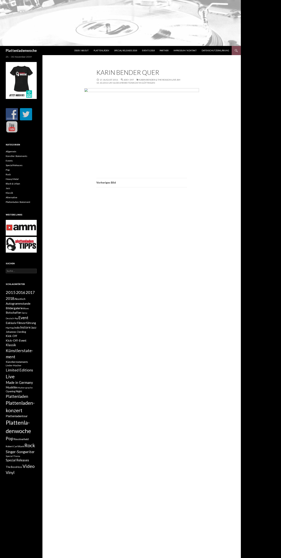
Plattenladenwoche (21, 50)
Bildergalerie (14, 308)
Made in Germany (19, 382)
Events (9, 160)
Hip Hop (10, 327)
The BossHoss (14, 466)
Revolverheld (21, 439)
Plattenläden (101, 50)
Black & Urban (13, 183)
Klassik (9, 192)
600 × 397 (129, 79)
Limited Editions (19, 370)
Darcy (24, 313)
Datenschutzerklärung (215, 50)
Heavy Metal (12, 179)
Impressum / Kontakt (185, 50)
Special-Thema (13, 456)
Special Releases (14, 165)
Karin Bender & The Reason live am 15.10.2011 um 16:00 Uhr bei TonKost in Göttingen (138, 81)
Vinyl (10, 472)
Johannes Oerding (16, 331)
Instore (25, 327)
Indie (17, 327)
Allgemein (11, 151)
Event (23, 317)
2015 (11, 292)
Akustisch (20, 298)
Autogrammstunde (18, 303)
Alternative (11, 197)
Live (10, 376)
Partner (164, 50)
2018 (10, 298)
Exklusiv (11, 323)
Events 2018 (148, 50)
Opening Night (14, 391)
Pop (8, 169)
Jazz (8, 188)
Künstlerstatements (17, 361)
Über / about (81, 50)
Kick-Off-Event (16, 340)
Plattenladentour (17, 416)
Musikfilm (11, 387)
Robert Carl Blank (15, 446)
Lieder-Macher (13, 365)
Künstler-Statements (16, 156)
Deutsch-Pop (12, 318)
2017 (30, 292)
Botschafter (13, 312)
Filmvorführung (26, 323)
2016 (20, 292)
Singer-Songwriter (20, 452)
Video (29, 466)
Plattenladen (17, 396)
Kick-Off (11, 336)
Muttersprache (25, 387)
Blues (26, 308)
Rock (8, 174)
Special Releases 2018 (125, 50)
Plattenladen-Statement (18, 202)
